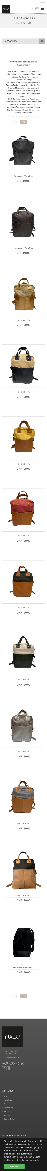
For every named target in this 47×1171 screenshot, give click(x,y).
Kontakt (6, 1115)
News (5, 1096)
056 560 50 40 (13, 1063)
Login (41, 2)
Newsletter (7, 1100)
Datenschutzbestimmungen (20, 1160)
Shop (17, 23)
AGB (5, 1104)
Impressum (8, 1107)
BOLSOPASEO (26, 23)
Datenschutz (8, 1119)
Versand (7, 1111)
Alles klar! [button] (14, 1166)
